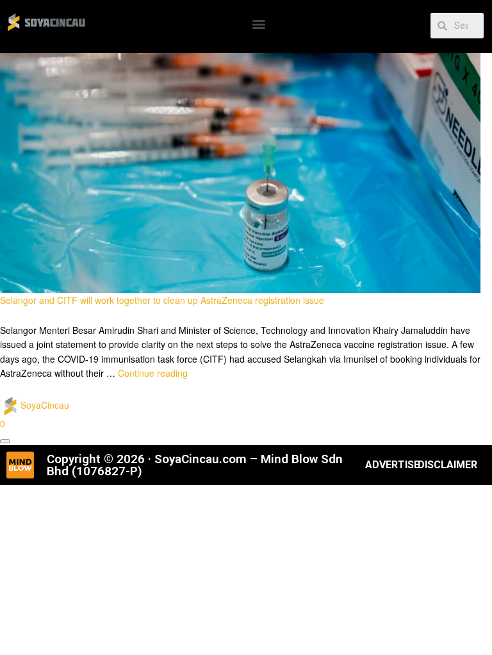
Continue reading (153, 373)
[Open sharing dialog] (5, 441)
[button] (258, 23)
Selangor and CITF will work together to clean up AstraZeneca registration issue (162, 300)
